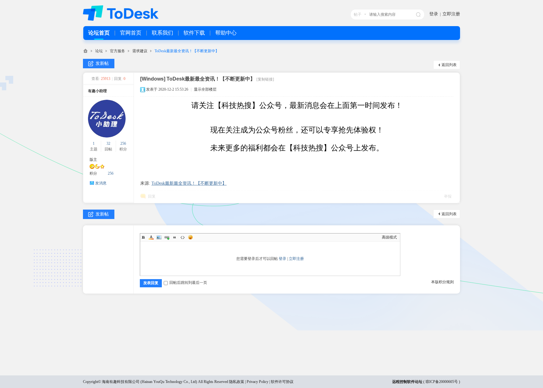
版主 (93, 159)
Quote (175, 237)
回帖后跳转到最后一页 (188, 282)
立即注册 (451, 14)
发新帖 (102, 63)
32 (108, 143)
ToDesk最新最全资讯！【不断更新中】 (187, 51)
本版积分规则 (442, 282)
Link (167, 237)
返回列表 (449, 65)
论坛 (99, 51)
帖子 (357, 14)
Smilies (190, 237)
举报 (448, 196)
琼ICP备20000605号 (441, 382)
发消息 (101, 183)
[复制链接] (265, 79)
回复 (152, 196)
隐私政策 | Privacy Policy (248, 382)
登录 (433, 14)
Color (151, 237)
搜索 (418, 14)
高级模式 (389, 237)
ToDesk (85, 50)
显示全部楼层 (205, 89)
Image (159, 237)
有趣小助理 (97, 91)
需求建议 (139, 51)
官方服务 (117, 51)
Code (182, 237)
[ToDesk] (120, 19)
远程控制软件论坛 (407, 382)
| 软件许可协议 (280, 382)
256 (123, 143)
